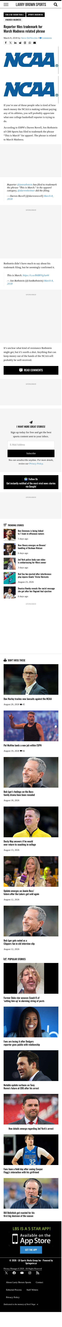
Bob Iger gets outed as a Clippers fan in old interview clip (19, 942)
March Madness (14, 19)
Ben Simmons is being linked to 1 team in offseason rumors (31, 532)
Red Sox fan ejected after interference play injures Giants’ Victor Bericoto (34, 575)
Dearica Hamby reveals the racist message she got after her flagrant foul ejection (36, 589)
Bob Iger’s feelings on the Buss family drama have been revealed (19, 793)
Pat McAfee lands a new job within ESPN (23, 745)
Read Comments (33, 370)
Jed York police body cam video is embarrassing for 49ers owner (32, 561)
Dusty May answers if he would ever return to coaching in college (20, 843)
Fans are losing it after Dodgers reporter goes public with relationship (22, 1043)
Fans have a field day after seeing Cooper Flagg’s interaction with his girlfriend (23, 1170)
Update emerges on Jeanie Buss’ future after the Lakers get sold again (21, 892)
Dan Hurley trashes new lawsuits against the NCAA (28, 698)
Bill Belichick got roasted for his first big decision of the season (19, 1214)
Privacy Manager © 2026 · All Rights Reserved (23, 1268)
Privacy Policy (36, 463)
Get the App (31, 1250)
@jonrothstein (25, 184)
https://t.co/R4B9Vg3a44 (36, 275)
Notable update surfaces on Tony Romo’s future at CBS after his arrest (21, 1086)
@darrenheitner (26, 190)
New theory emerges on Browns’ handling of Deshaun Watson (32, 546)
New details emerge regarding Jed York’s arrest (31, 1128)
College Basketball (14, 14)
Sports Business (35, 14)
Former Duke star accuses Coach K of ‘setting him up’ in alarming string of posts (24, 999)
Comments (47, 38)
